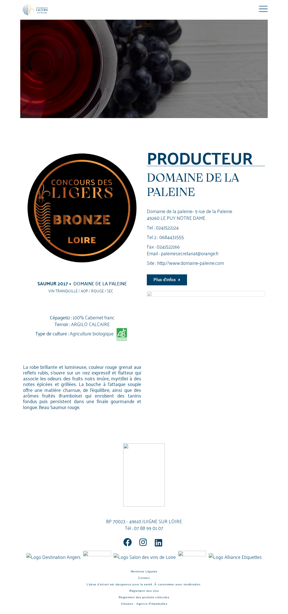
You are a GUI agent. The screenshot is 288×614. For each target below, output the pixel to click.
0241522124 (167, 227)
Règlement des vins (144, 590)
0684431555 (171, 236)
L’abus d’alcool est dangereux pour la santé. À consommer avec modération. (144, 584)
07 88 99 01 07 (148, 527)
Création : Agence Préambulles (144, 603)
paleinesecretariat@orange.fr (190, 253)
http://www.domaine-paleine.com (190, 262)
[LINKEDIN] (158, 543)
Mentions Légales (144, 571)
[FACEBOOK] (127, 542)
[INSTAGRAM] (143, 542)
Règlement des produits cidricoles (144, 597)
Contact (144, 577)
